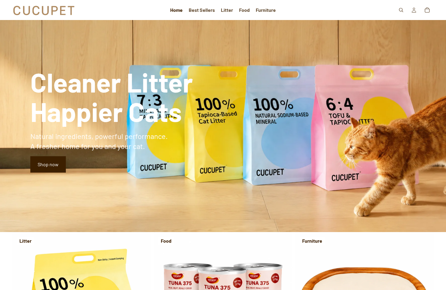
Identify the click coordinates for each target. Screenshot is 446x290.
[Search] (401, 10)
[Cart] (427, 10)
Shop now (48, 164)
